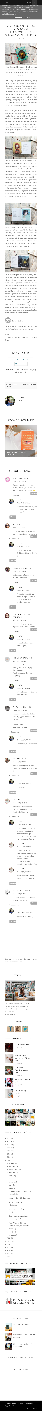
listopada (12, 1166)
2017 (8, 1241)
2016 (8, 1244)
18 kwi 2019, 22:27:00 (20, 894)
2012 (8, 1257)
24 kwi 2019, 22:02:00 (24, 913)
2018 (8, 1238)
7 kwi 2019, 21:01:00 (19, 481)
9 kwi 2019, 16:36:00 (23, 688)
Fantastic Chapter (22, 707)
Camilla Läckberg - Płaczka (21, 1092)
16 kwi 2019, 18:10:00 (23, 825)
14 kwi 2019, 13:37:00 (19, 762)
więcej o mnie (9, 1014)
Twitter (29, 359)
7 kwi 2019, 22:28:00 (23, 547)
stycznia (12, 1235)
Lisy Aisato (24, 230)
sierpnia (12, 1176)
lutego (11, 1232)
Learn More (18, 17)
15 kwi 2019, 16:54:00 (24, 784)
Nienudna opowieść (22, 658)
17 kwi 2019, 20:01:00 (24, 872)
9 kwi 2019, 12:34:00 (19, 661)
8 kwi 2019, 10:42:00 (19, 620)
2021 (8, 1154)
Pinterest (22, 364)
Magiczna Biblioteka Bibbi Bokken (23, 83)
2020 (8, 1157)
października (13, 1169)
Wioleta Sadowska (22, 568)
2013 (8, 1254)
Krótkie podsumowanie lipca (22, 1080)
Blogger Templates (10, 1406)
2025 (8, 1141)
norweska (23, 372)
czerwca (12, 1182)
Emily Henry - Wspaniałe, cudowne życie (22, 1069)
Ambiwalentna (20, 759)
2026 (8, 1138)
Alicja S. (17, 524)
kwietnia (12, 1188)
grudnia (11, 1163)
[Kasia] (22, 397)
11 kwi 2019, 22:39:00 (20, 710)
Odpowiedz (34, 493)
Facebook (15, 359)
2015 (8, 1247)
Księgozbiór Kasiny (22, 891)
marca (11, 1229)
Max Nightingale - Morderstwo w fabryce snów (22, 1058)
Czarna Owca (24, 369)
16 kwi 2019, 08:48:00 (20, 803)
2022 (8, 1151)
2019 (8, 1160)
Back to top (31, 1409)
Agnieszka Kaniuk (21, 478)
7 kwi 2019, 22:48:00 (19, 571)
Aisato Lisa (15, 369)
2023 (8, 1148)
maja (10, 1185)
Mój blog (16, 676)
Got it (27, 17)
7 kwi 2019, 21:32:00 (19, 528)
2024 (8, 1145)
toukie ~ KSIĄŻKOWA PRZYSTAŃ (22, 615)
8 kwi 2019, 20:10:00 (23, 590)
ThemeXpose (20, 1403)
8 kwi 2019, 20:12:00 (23, 639)
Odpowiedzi (15, 495)
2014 (8, 1251)
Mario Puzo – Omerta (21, 1325)
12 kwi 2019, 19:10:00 (23, 740)
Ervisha (16, 800)
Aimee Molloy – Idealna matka (19, 1198)
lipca (10, 1179)
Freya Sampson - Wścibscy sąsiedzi (18, 454)
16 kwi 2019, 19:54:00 (24, 847)
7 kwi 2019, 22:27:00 (23, 503)
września (12, 1173)
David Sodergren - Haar (22, 1044)
